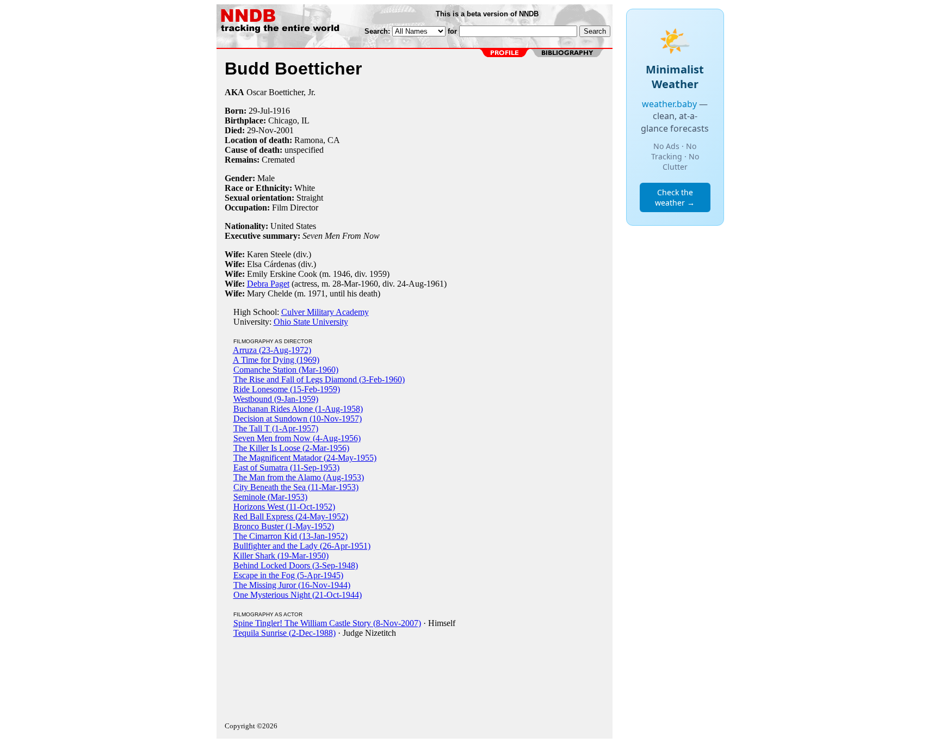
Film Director (295, 207)
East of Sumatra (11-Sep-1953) (286, 467)
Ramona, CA (317, 140)
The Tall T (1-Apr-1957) (275, 428)
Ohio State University (311, 321)
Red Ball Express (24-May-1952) (290, 516)
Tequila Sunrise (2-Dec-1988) (284, 632)
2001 (285, 130)
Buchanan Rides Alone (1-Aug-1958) (298, 408)
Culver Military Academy (325, 312)
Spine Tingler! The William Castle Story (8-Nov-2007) (327, 623)
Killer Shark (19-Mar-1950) (281, 555)
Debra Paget (268, 283)
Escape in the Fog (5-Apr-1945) (288, 575)
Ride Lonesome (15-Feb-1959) (286, 389)
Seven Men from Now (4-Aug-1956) (297, 438)
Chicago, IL (289, 120)
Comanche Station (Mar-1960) (285, 369)
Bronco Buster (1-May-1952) (283, 526)
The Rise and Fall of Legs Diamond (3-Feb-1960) (319, 379)
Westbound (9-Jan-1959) (275, 399)
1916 (281, 110)
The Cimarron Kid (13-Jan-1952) (290, 536)
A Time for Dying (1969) (276, 359)
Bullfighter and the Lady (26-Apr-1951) (301, 545)
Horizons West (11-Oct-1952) (284, 506)
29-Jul (259, 110)
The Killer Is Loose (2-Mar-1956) (291, 448)
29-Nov (260, 130)
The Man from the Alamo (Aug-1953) (298, 477)
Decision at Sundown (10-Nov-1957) (297, 418)
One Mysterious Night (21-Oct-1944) (297, 594)
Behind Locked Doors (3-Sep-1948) (295, 565)
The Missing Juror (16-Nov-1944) (291, 585)
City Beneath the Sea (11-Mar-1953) (295, 487)
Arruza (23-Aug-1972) (272, 350)
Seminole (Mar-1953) (270, 496)
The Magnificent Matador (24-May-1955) (304, 457)
